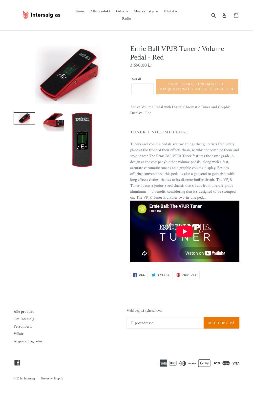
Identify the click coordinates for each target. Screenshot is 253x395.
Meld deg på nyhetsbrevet (144, 310)
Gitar (120, 11)
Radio (126, 18)
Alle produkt (100, 11)
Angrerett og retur (28, 341)
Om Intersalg (24, 319)
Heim (80, 11)
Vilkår (18, 333)
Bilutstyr (170, 11)
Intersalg (29, 378)
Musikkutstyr (145, 11)
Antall (136, 79)
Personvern (23, 326)
